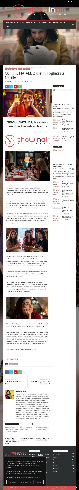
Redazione (67, 488)
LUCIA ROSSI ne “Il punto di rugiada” (67, 216)
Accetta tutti (38, 482)
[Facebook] (68, 1)
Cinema (28, 22)
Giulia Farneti (9, 81)
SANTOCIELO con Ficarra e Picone (14, 383)
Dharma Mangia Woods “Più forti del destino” (67, 183)
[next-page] (49, 424)
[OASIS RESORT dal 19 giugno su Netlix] (57, 138)
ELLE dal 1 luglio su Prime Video (67, 128)
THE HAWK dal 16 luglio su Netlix (27, 439)
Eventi (44, 22)
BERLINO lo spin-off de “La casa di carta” (40, 383)
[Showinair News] (39, 11)
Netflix (22, 67)
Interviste (20, 22)
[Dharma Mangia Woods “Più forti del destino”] (57, 184)
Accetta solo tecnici (25, 482)
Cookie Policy (35, 477)
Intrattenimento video (56, 22)
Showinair (12, 359)
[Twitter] (74, 1)
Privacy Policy (50, 488)
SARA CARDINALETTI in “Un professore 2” (62, 165)
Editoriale (55, 468)
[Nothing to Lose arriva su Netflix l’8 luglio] (43, 432)
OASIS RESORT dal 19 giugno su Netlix (68, 137)
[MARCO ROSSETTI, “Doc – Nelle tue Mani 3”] (57, 201)
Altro (7, 27)
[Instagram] (71, 1)
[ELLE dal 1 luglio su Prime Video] (57, 130)
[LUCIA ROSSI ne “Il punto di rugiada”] (57, 218)
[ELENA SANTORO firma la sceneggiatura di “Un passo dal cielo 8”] (57, 192)
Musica (36, 22)
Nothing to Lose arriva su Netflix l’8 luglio (42, 439)
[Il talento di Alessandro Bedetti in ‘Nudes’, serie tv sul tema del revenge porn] (57, 210)
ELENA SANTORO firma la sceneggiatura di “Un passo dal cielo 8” (68, 192)
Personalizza (12, 482)
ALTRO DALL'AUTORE (25, 424)
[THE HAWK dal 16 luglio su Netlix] (27, 432)
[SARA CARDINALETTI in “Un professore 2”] (63, 156)
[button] (73, 25)
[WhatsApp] (20, 86)
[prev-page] (47, 424)
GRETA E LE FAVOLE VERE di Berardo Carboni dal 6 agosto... (44, 456)
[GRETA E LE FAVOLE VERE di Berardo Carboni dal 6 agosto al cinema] (12, 432)
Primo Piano (9, 22)
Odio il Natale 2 (12, 324)
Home (6, 67)
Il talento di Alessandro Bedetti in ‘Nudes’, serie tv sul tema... (68, 209)
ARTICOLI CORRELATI (11, 424)
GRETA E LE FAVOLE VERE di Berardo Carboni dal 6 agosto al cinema (12, 440)
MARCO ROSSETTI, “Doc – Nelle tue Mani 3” (68, 200)
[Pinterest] (16, 86)
